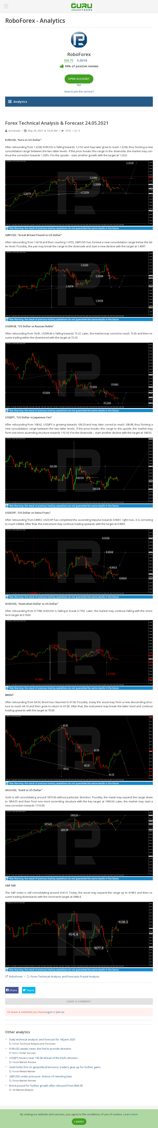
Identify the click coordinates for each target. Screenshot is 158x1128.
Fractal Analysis (89, 976)
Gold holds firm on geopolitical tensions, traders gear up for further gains (55, 1067)
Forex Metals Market (23, 1071)
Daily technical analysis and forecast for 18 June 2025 (42, 1039)
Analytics (20, 101)
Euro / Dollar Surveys (24, 1052)
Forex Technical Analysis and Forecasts (55, 976)
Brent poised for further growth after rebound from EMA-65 (46, 1085)
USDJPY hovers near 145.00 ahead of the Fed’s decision (43, 1058)
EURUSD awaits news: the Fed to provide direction (40, 1048)
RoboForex (16, 976)
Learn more (130, 1114)
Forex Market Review (24, 1062)
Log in (48, 1012)
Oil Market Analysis (22, 1089)
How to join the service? (79, 91)
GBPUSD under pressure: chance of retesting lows (40, 1076)
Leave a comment (79, 1001)
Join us (60, 1012)
